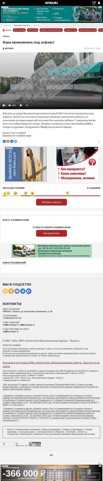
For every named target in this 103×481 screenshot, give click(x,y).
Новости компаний (14, 262)
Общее (6, 36)
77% (67, 193)
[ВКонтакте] (4, 141)
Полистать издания (12, 345)
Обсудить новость (51, 202)
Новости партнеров (73, 429)
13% (15, 193)
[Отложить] (21, 105)
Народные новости (22, 25)
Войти (99, 3)
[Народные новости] (94, 2)
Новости (6, 25)
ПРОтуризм (32, 30)
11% (26, 193)
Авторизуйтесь (51, 233)
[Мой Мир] (11, 141)
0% (4, 193)
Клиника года (70, 30)
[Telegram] (15, 141)
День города (19, 30)
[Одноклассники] (8, 141)
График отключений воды (51, 30)
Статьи (36, 25)
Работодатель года (87, 30)
